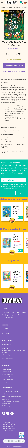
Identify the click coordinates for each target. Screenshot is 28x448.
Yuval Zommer (20, 199)
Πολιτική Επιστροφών (9, 428)
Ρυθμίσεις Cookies (8, 430)
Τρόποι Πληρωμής (7, 369)
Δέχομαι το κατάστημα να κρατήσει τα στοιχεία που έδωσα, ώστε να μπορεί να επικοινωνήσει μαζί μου (14, 186)
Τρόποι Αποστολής (7, 371)
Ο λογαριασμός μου (7, 374)
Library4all (5, 328)
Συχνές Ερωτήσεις (6, 382)
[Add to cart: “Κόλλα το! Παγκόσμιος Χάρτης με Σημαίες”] (12, 253)
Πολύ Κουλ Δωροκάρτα (8, 406)
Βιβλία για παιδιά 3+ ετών (14, 229)
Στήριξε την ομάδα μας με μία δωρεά (12, 315)
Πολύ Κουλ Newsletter (7, 317)
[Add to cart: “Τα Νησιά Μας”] (12, 221)
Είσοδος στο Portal (7, 377)
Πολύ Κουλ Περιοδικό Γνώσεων (10, 391)
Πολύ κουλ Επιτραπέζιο (8, 394)
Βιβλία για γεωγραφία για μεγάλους (11, 396)
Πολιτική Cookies (8, 426)
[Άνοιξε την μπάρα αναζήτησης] (21, 3)
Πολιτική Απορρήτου (9, 424)
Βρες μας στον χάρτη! (8, 358)
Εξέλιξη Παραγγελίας (7, 379)
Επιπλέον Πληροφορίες (15, 71)
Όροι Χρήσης (6, 422)
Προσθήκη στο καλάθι (14, 65)
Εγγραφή (21, 193)
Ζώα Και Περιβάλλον (18, 7)
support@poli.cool (6, 344)
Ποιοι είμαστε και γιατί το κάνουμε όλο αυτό (14, 312)
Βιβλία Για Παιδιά (7, 7)
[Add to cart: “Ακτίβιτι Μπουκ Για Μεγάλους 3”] (12, 288)
